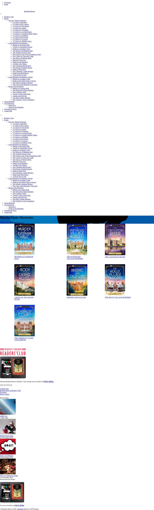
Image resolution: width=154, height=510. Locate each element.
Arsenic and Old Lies (20, 96)
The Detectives (9, 103)
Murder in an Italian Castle (21, 79)
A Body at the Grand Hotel (21, 94)
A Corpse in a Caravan (20, 39)
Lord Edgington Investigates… (18, 43)
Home (2, 223)
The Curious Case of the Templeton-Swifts (27, 54)
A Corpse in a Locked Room (22, 32)
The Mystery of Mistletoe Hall (23, 51)
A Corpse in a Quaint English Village (25, 34)
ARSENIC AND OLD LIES (76, 297)
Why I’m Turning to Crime (9, 475)
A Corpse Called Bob (20, 22)
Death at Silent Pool (19, 69)
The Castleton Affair (19, 92)
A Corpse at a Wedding (20, 36)
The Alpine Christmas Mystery (23, 83)
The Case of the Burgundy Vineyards (25, 85)
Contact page (4, 389)
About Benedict (9, 102)
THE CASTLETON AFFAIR (115, 257)
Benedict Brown (29, 11)
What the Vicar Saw (19, 60)
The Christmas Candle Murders (23, 71)
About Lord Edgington (16, 107)
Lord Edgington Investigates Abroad (20, 77)
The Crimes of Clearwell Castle (23, 56)
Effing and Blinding (6, 456)
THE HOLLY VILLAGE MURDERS (118, 297)
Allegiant (20, 509)
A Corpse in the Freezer (20, 37)
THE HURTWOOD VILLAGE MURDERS (75, 258)
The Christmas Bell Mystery (22, 66)
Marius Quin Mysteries (16, 86)
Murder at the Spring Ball (21, 45)
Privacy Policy (5, 394)
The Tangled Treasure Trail (21, 53)
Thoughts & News (10, 109)
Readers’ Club (9, 17)
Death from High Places (20, 73)
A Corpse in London (19, 28)
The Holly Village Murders (21, 98)
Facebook (3, 392)
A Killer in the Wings (20, 64)
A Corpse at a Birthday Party (22, 41)
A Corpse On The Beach (21, 26)
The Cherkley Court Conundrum (23, 100)
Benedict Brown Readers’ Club (10, 390)
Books (6, 19)
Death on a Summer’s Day (21, 49)
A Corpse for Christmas (20, 30)
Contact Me (8, 111)
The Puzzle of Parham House (22, 68)
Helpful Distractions (6, 436)
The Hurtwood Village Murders (23, 90)
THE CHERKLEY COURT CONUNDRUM (23, 339)
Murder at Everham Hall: (21, 88)
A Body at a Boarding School (22, 47)
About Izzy (12, 105)
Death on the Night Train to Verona (24, 81)
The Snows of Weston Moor (22, 58)
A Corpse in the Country (21, 24)
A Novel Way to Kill (19, 75)
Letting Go (3, 416)
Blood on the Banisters (20, 62)
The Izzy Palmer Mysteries (17, 20)
